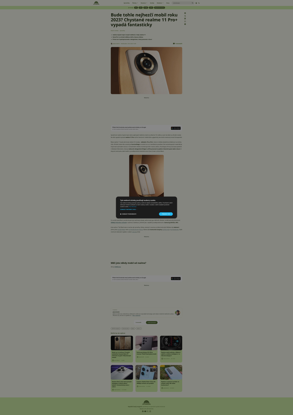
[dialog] (146, 207)
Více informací (132, 206)
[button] (146, 209)
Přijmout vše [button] (166, 214)
